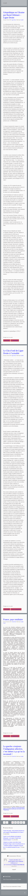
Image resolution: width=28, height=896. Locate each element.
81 (15, 822)
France (4, 623)
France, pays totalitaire (13, 619)
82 (18, 822)
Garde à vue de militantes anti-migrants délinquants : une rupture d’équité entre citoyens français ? (12, 838)
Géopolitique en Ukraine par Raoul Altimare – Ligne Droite (13, 15)
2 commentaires (15, 736)
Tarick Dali (14, 621)
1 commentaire (14, 340)
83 (21, 822)
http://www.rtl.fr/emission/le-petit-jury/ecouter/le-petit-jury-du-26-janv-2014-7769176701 (14, 809)
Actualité (21, 19)
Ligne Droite (14, 19)
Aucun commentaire (16, 609)
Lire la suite (6, 340)
